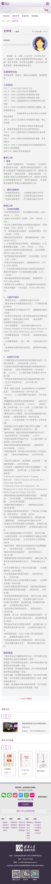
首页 (3, 21)
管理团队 (34, 16)
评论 (28, 830)
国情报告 (38, 822)
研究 (11, 819)
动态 (27, 819)
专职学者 (6, 16)
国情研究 (14, 825)
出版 (35, 819)
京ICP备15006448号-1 (36, 865)
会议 (28, 827)
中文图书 (38, 825)
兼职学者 (15, 16)
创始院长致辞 (6, 822)
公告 (28, 838)
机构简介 (6, 825)
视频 (28, 835)
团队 (8, 21)
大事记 (5, 830)
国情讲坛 (30, 822)
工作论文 (38, 833)
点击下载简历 (27, 698)
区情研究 (14, 827)
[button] (4, 716)
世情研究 (14, 822)
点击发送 (25, 804)
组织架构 (6, 827)
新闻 (28, 825)
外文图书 (38, 827)
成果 (28, 833)
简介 (3, 819)
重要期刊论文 (38, 830)
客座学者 (25, 16)
